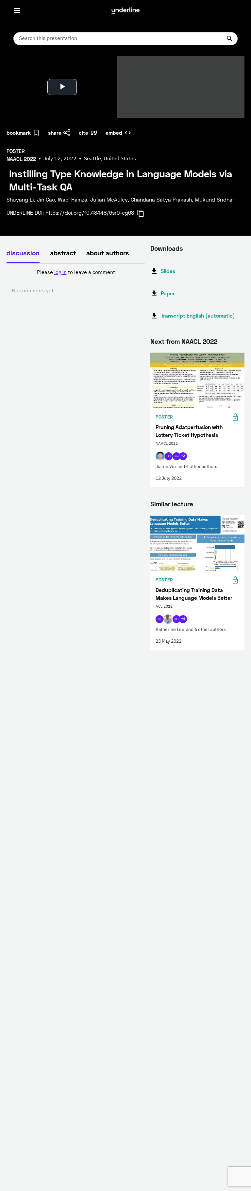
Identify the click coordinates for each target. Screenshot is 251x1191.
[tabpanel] (76, 282)
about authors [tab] (107, 253)
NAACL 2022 (199, 341)
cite (83, 132)
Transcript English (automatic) (198, 315)
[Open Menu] (17, 10)
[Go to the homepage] (125, 10)
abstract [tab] (63, 253)
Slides (168, 271)
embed (114, 132)
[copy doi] (144, 213)
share (54, 132)
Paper (168, 293)
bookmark (19, 132)
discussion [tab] (23, 253)
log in (60, 272)
